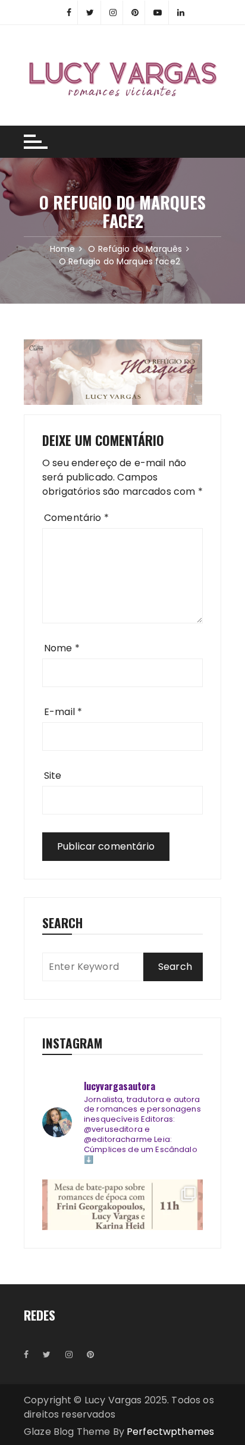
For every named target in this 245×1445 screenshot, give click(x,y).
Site (53, 775)
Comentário (76, 518)
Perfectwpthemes (170, 1431)
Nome (62, 648)
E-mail (63, 712)
